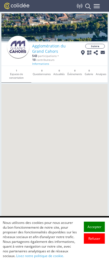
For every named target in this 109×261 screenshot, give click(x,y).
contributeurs (43, 60)
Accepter (94, 226)
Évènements (74, 72)
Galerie (89, 72)
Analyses (101, 74)
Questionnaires (42, 72)
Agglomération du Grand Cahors (49, 48)
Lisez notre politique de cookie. (40, 255)
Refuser (94, 238)
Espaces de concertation (16, 74)
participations (44, 56)
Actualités (59, 72)
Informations (40, 64)
